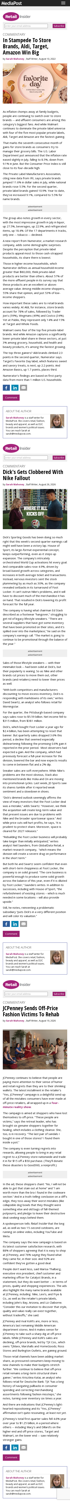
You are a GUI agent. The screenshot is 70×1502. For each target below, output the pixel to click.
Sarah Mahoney (15, 58)
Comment (11, 397)
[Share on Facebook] (6, 388)
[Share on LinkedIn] (14, 388)
